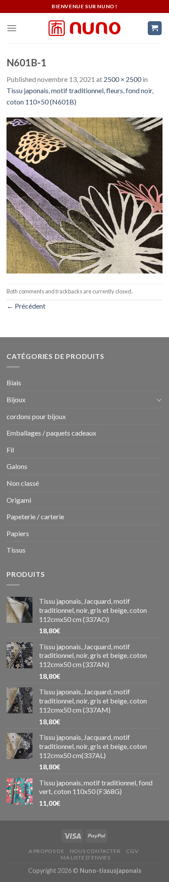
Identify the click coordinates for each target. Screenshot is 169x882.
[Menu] (11, 28)
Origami (18, 500)
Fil (10, 450)
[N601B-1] (84, 194)
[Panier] (155, 28)
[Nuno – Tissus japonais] (84, 28)
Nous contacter (95, 851)
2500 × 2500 (122, 79)
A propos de (47, 851)
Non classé (22, 483)
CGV (132, 851)
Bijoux (16, 399)
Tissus (16, 550)
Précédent (26, 306)
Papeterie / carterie (35, 516)
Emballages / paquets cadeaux (51, 433)
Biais (13, 382)
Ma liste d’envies (85, 857)
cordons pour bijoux (36, 416)
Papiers (17, 533)
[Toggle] (159, 399)
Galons (16, 466)
